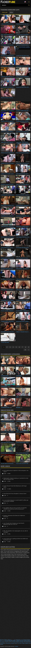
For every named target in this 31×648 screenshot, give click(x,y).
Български (2, 641)
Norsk (16, 643)
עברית (22, 639)
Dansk (1, 644)
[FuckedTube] (8, 2)
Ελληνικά (2, 639)
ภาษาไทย (19, 643)
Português (18, 639)
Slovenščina (2, 643)
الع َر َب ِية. (13, 639)
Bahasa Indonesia (20, 640)
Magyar (9, 639)
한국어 (10, 641)
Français (13, 641)
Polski (25, 639)
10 (25, 349)
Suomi (29, 643)
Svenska (21, 641)
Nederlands (28, 641)
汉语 (24, 641)
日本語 (26, 643)
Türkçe (23, 643)
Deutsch (6, 641)
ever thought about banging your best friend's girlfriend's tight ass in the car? (13, 524)
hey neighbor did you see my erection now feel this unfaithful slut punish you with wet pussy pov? (15, 508)
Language (25, 2)
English (17, 641)
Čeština (5, 639)
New (11, 12)
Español (10, 640)
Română (28, 639)
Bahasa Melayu (27, 640)
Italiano (14, 640)
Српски (12, 643)
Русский (7, 640)
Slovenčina (8, 643)
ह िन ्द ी (2, 640)
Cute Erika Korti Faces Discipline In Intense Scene (14, 493)
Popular (4, 12)
